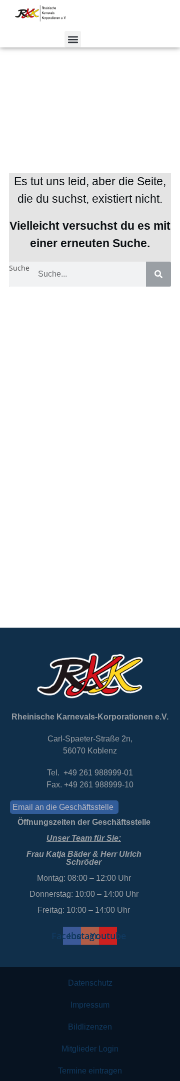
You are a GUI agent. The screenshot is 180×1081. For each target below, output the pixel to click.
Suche (19, 268)
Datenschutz (90, 983)
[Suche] (158, 274)
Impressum (90, 1005)
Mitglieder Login (90, 1049)
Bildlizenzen (90, 1027)
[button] (72, 39)
